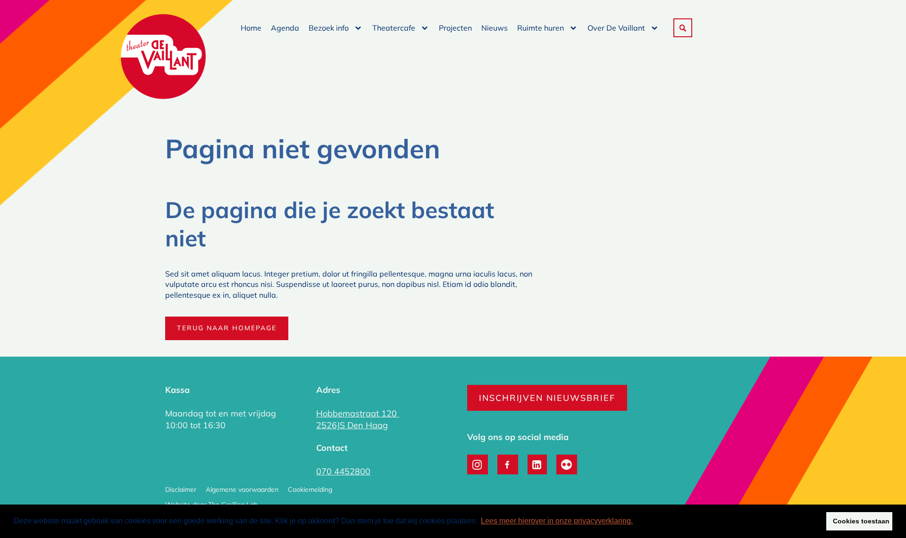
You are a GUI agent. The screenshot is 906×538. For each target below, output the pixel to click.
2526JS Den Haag (352, 425)
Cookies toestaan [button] (861, 521)
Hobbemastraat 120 (357, 413)
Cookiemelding (310, 489)
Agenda (285, 28)
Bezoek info (329, 28)
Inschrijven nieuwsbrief (547, 397)
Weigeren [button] (800, 521)
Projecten (455, 28)
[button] (682, 27)
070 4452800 (343, 471)
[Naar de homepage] (163, 57)
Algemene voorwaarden (242, 489)
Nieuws (494, 28)
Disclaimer (180, 489)
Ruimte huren (540, 28)
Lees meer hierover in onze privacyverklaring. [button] (557, 521)
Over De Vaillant (616, 28)
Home (251, 28)
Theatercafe (393, 28)
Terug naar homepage (227, 328)
